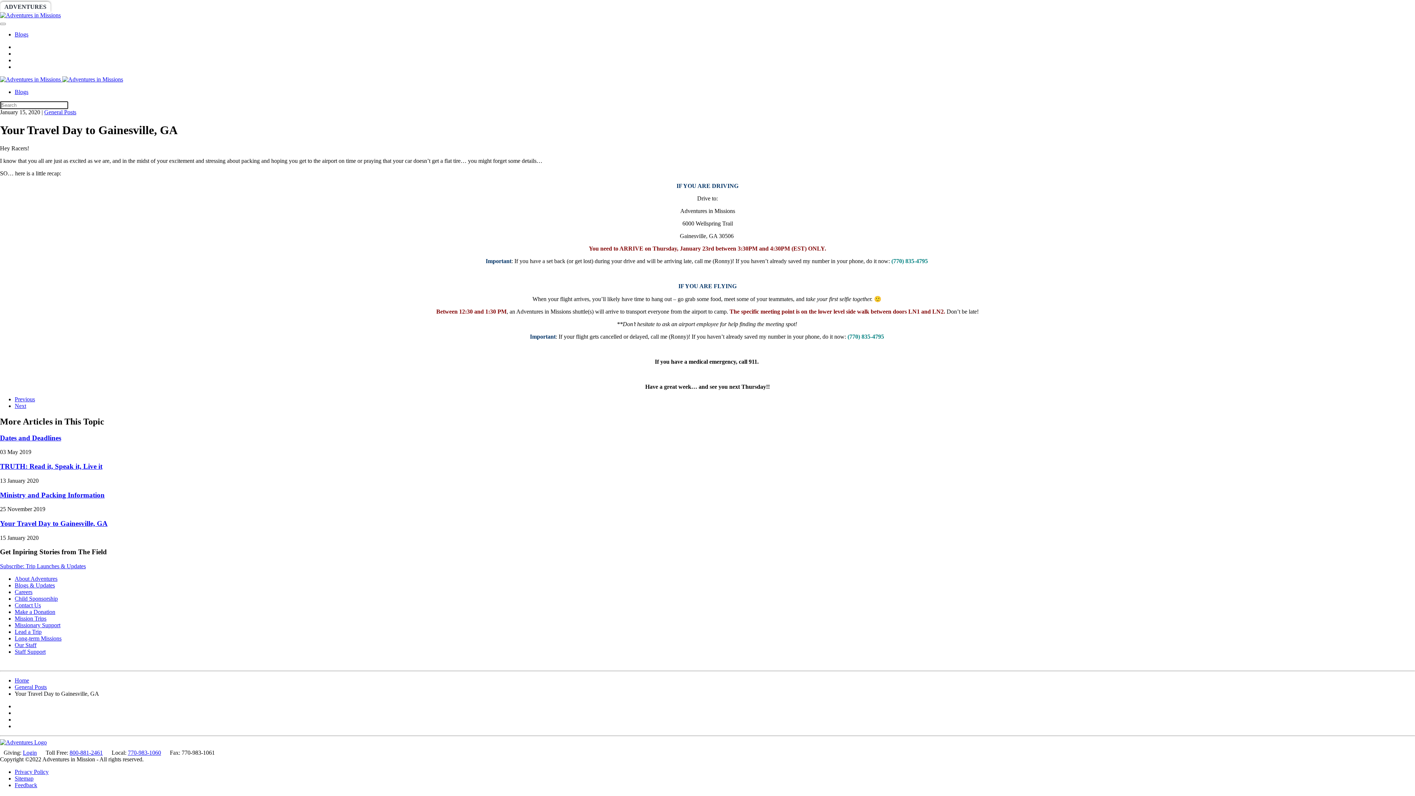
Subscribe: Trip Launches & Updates (43, 566)
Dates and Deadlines (30, 438)
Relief (221, 7)
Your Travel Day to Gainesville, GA (54, 523)
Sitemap (24, 778)
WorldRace (77, 7)
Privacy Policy (32, 772)
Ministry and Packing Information (52, 495)
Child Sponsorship (36, 599)
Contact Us (28, 605)
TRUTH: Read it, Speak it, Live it (51, 466)
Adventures (25, 7)
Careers (23, 592)
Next (20, 406)
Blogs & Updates (35, 585)
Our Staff (25, 645)
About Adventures (36, 579)
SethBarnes (128, 7)
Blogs (21, 34)
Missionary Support (37, 625)
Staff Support (30, 652)
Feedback (26, 785)
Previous (25, 399)
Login (30, 753)
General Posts (60, 112)
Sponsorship (179, 7)
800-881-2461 (86, 753)
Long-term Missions (38, 638)
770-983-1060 (144, 753)
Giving (254, 7)
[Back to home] (30, 15)
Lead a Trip (28, 632)
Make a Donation (35, 612)
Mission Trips (30, 618)
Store (286, 7)
